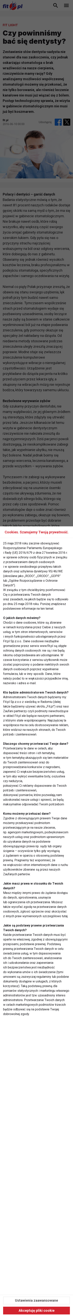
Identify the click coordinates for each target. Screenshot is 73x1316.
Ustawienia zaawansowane (36, 1300)
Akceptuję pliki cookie (37, 1310)
